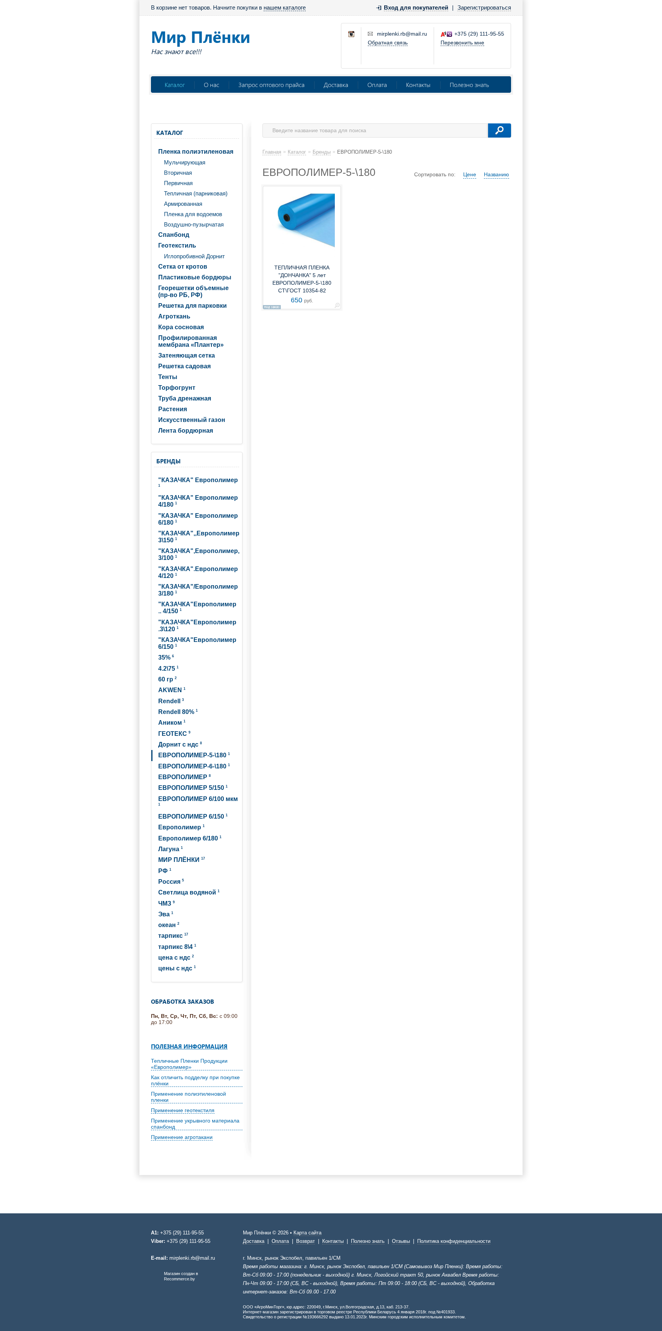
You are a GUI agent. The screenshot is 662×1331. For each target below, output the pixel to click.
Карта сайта (307, 1233)
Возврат (305, 1241)
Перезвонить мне (462, 42)
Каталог (175, 84)
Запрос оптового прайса (271, 84)
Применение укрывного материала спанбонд (195, 1124)
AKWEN (171, 690)
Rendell (171, 701)
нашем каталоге (285, 7)
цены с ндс (177, 968)
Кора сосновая (181, 327)
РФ (164, 871)
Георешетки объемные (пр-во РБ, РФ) (193, 291)
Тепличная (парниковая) (196, 193)
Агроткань (174, 316)
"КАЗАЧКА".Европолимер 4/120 (198, 572)
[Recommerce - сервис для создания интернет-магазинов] (156, 1279)
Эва (165, 914)
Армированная (183, 203)
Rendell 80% (178, 712)
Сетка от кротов (182, 266)
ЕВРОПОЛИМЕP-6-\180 (194, 766)
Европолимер (181, 827)
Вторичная (178, 172)
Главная (271, 152)
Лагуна (170, 849)
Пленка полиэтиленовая (195, 151)
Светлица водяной (189, 892)
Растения (172, 409)
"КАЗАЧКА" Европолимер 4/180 (198, 501)
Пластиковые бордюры (194, 277)
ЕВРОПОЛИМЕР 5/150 (193, 787)
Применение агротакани (182, 1137)
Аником (171, 722)
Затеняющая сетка (186, 355)
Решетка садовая (184, 366)
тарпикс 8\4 (177, 947)
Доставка (336, 84)
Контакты (418, 84)
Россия (171, 881)
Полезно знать (469, 84)
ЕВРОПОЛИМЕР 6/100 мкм (198, 801)
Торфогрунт (176, 387)
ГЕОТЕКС (174, 733)
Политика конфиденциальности (453, 1241)
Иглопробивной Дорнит (194, 256)
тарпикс (173, 935)
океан (168, 925)
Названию (496, 174)
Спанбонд (173, 234)
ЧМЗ (166, 903)
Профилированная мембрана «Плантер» (191, 341)
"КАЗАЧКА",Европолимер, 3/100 (198, 554)
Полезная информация (189, 1046)
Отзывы (401, 1241)
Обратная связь (388, 42)
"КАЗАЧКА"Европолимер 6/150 (197, 643)
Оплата (377, 84)
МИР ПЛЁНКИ (181, 860)
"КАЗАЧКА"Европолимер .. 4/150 (197, 607)
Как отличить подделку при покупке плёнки (195, 1080)
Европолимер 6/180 (189, 838)
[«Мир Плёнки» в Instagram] (351, 34)
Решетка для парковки (192, 305)
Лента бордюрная (185, 430)
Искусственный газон (191, 420)
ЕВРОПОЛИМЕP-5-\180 (194, 755)
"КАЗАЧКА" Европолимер (198, 482)
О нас (211, 84)
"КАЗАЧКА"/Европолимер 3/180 (198, 590)
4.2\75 (168, 668)
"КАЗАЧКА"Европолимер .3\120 (197, 625)
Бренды (168, 461)
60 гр (167, 679)
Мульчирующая (184, 162)
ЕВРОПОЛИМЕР (184, 777)
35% (166, 657)
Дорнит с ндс (180, 744)
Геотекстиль (177, 245)
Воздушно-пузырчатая (194, 224)
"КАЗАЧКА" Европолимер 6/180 (198, 519)
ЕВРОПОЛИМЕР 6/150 (193, 816)
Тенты (167, 377)
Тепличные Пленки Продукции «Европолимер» (189, 1064)
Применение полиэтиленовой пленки (188, 1097)
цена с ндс (176, 957)
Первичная (178, 183)
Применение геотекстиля (183, 1110)
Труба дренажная (184, 398)
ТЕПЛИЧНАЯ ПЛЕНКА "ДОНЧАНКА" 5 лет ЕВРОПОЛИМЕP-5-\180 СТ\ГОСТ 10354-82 (301, 279)
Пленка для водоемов (193, 214)
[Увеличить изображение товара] (337, 307)
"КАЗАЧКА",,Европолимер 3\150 (198, 536)
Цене (469, 174)
